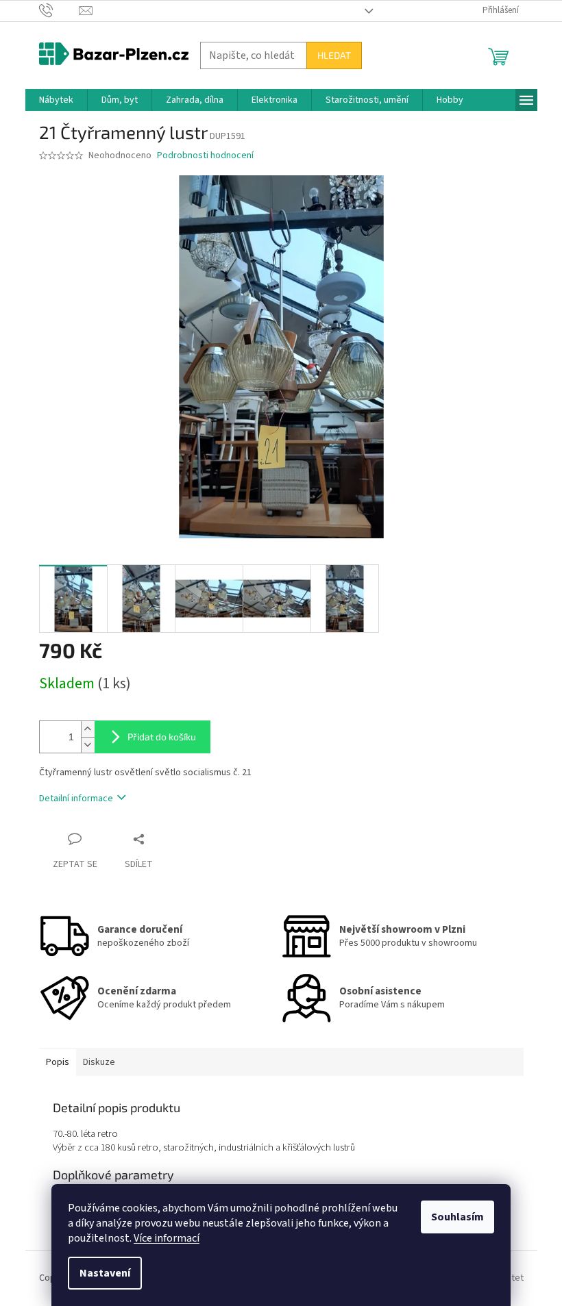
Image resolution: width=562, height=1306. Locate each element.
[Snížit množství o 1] (88, 745)
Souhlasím (457, 1217)
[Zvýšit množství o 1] (88, 729)
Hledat (334, 55)
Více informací (166, 1238)
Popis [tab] (57, 1062)
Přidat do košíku (161, 736)
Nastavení (105, 1273)
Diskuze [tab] (99, 1062)
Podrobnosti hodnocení (205, 155)
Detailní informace (76, 798)
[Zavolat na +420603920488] (59, 10)
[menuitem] (56, 100)
